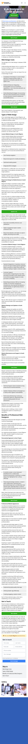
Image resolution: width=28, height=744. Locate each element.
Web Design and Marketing (9, 21)
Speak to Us (14, 211)
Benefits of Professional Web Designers (12, 673)
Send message (14, 661)
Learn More (14, 367)
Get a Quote (14, 107)
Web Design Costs (7, 669)
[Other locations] (21, 3)
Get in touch (14, 15)
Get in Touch (14, 37)
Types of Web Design (8, 671)
